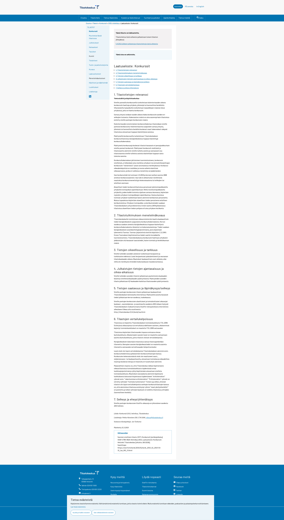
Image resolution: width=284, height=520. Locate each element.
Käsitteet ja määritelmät (98, 83)
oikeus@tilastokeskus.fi (154, 417)
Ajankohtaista (169, 18)
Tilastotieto (95, 18)
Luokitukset (93, 87)
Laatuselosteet (95, 74)
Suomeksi (178, 6)
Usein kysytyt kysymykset (120, 490)
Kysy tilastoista (116, 486)
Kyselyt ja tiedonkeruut (130, 18)
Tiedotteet (93, 60)
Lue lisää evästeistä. (78, 507)
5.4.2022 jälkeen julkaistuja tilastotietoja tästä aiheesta (137, 44)
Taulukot (92, 52)
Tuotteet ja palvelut (152, 18)
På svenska (189, 6)
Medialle (113, 494)
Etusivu (84, 18)
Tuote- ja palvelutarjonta (98, 65)
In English (200, 6)
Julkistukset (94, 43)
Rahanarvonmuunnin (150, 494)
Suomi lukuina (147, 490)
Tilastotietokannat (149, 486)
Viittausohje (122, 433)
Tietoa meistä (184, 18)
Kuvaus (92, 69)
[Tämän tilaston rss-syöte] (98, 97)
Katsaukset (93, 47)
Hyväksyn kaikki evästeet (81, 513)
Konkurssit (103, 23)
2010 (109, 23)
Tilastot (95, 23)
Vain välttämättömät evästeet (103, 513)
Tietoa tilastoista (111, 18)
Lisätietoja (93, 91)
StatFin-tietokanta (149, 482)
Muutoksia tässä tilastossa (95, 37)
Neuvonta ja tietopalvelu (120, 482)
